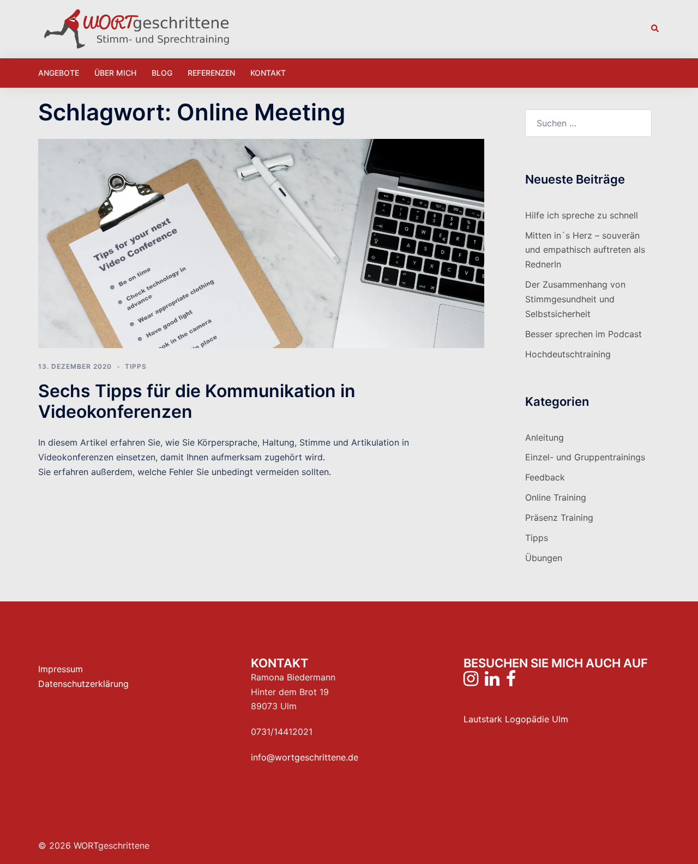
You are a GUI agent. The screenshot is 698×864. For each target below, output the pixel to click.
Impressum (60, 669)
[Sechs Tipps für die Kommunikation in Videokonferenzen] (261, 243)
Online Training (555, 497)
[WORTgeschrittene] (136, 27)
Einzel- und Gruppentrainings (585, 457)
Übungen (543, 557)
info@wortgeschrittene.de (304, 757)
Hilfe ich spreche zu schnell (581, 215)
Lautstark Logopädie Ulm (516, 719)
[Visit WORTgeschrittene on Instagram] (471, 681)
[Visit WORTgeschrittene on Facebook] (511, 681)
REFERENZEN (211, 72)
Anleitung (544, 437)
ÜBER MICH (115, 72)
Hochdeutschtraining (568, 354)
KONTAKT (268, 72)
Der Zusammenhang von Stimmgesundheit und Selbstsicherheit (575, 299)
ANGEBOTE (58, 72)
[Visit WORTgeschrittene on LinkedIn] (492, 681)
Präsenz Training (559, 517)
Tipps (136, 366)
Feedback (545, 477)
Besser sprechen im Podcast (583, 333)
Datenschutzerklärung (83, 683)
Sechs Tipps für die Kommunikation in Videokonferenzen (197, 401)
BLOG (162, 72)
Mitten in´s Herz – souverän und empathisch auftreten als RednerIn (585, 250)
